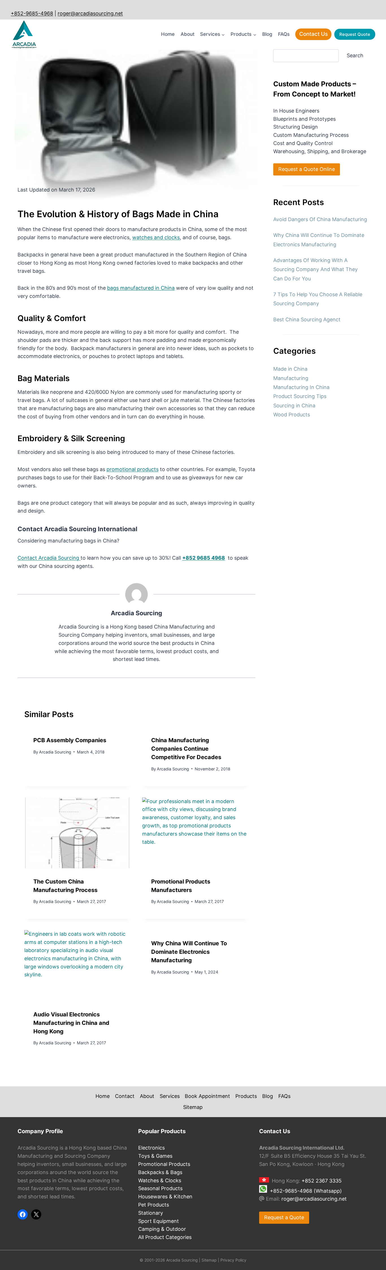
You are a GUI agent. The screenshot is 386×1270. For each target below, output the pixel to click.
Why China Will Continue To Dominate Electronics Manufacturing (189, 952)
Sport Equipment (158, 1221)
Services (170, 1096)
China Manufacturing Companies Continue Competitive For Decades (186, 749)
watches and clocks (156, 237)
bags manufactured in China (141, 288)
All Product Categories (165, 1237)
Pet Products (153, 1205)
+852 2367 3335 (322, 1181)
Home (168, 34)
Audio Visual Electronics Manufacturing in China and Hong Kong (71, 1023)
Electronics (151, 1148)
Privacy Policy (233, 1260)
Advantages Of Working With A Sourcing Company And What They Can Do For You (315, 269)
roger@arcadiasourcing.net (90, 13)
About (187, 34)
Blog (267, 34)
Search (355, 55)
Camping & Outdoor (162, 1229)
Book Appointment (207, 1096)
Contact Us (313, 34)
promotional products (133, 469)
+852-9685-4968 (32, 13)
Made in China (290, 369)
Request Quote (354, 34)
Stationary (150, 1213)
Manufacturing (290, 378)
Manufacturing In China (301, 387)
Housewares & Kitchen (165, 1196)
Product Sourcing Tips (299, 396)
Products (246, 1096)
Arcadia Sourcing (136, 613)
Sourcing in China (294, 405)
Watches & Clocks (159, 1180)
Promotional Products (164, 1164)
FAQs (284, 34)
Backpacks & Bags (160, 1172)
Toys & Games (155, 1156)
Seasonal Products (160, 1188)
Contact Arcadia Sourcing (49, 558)
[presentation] (77, 832)
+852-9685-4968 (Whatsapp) (306, 1191)
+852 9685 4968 (203, 558)
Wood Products (291, 415)
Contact (125, 1096)
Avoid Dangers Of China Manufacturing (320, 219)
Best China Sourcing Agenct (307, 319)
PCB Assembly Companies (69, 740)
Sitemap (193, 1107)
